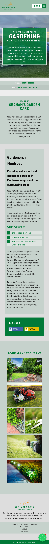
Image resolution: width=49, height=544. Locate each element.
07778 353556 (24, 83)
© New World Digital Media (24, 542)
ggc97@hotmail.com (24, 87)
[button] (42, 538)
